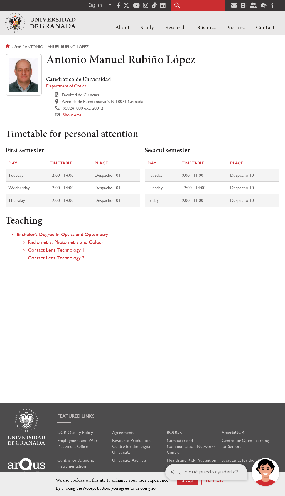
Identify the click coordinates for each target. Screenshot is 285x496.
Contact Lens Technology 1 (56, 250)
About (122, 28)
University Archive (129, 460)
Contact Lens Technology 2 (56, 258)
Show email (73, 114)
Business (206, 28)
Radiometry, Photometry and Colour (66, 242)
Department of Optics (66, 86)
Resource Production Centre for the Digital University (131, 446)
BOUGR (174, 432)
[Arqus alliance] (26, 466)
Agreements (123, 432)
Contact (265, 28)
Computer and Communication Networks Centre (191, 446)
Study (147, 28)
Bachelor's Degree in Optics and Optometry (62, 234)
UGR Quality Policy (75, 432)
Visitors (236, 28)
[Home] (40, 23)
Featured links (76, 416)
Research (175, 28)
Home (8, 47)
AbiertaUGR (233, 432)
